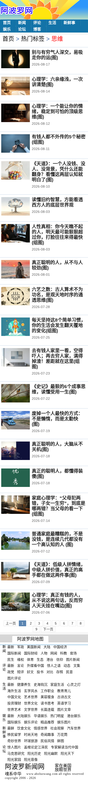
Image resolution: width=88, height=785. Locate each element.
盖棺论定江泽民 (36, 747)
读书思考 (47, 703)
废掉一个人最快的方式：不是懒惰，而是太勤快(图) (57, 419)
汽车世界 (74, 728)
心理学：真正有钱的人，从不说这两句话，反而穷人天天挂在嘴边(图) (57, 600)
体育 (30, 659)
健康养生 (24, 684)
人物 (44, 653)
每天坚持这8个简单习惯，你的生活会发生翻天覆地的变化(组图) (59, 325)
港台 (49, 659)
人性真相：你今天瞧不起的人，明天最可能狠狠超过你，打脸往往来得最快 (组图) (57, 234)
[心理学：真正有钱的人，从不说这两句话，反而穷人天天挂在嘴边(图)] (22, 602)
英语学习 (64, 703)
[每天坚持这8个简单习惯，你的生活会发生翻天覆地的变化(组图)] (22, 327)
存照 (59, 672)
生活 (52, 23)
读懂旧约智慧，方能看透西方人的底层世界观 (57, 202)
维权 (20, 659)
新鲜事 (69, 23)
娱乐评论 (31, 722)
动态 (67, 666)
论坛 (22, 29)
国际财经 (31, 653)
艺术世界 (31, 697)
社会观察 (57, 728)
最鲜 (10, 728)
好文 (30, 672)
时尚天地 (31, 734)
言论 (20, 666)
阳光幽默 (51, 753)
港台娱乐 (74, 716)
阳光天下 (67, 753)
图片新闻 (73, 659)
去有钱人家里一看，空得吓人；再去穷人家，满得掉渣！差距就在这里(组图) (57, 358)
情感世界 (40, 728)
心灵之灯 (74, 684)
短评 (20, 672)
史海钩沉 (40, 684)
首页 (7, 23)
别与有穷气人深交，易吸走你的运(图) (57, 55)
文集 (76, 666)
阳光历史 (34, 753)
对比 (49, 672)
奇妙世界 (14, 741)
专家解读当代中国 (64, 747)
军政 (20, 647)
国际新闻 (14, 653)
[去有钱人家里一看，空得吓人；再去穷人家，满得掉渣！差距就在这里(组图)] (22, 357)
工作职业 (47, 691)
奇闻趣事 (47, 734)
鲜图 (60, 741)
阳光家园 (14, 759)
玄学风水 (31, 691)
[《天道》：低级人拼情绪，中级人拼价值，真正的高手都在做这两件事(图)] (22, 571)
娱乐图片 (64, 722)
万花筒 (62, 734)
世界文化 (31, 703)
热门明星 (57, 716)
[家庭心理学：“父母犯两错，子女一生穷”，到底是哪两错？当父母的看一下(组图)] (22, 505)
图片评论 (14, 678)
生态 (40, 659)
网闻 (53, 653)
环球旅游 (31, 741)
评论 (37, 23)
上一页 (11, 623)
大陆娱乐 (24, 716)
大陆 (47, 647)
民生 (10, 659)
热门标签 (32, 38)
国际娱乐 (14, 722)
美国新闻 (34, 647)
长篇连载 (47, 709)
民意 (69, 672)
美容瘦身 (47, 697)
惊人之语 (54, 666)
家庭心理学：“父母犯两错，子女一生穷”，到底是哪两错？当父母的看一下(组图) (58, 506)
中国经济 (60, 647)
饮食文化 (24, 728)
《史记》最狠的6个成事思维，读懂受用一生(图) (59, 389)
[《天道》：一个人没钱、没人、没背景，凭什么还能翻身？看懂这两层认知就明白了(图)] (22, 171)
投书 (40, 672)
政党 (10, 672)
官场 (73, 653)
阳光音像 (31, 759)
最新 (10, 647)
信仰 (59, 659)
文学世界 (31, 709)
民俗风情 (47, 741)
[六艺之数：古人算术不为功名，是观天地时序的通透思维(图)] (22, 296)
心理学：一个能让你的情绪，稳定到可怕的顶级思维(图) (57, 111)
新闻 (22, 23)
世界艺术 (14, 709)
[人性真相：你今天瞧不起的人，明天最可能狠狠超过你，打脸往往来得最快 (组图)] (22, 233)
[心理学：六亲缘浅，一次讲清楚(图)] (22, 86)
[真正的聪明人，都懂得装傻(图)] (22, 478)
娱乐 (7, 29)
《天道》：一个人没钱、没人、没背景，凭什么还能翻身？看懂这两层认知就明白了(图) (58, 171)
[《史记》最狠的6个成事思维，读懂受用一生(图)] (22, 393)
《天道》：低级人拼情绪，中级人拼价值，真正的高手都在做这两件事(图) (58, 570)
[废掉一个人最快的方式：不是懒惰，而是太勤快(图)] (22, 420)
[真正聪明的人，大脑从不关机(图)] (22, 451)
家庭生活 (57, 684)
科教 (63, 653)
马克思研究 (15, 753)
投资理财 (14, 703)
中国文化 (14, 697)
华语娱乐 (40, 716)
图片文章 (64, 709)
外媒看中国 (35, 666)
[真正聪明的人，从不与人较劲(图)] (22, 269)
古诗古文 (64, 697)
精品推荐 (47, 722)
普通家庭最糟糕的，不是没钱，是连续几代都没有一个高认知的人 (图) (57, 539)
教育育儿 (64, 691)
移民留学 (14, 734)
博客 (37, 29)
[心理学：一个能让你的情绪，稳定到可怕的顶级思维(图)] (22, 113)
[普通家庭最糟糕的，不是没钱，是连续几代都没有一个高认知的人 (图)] (22, 541)
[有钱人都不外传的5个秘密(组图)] (22, 144)
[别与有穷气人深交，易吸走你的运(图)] (22, 59)
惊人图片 (14, 747)
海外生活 (14, 691)
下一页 (48, 629)
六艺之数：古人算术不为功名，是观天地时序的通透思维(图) (57, 295)
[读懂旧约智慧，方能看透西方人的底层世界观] (22, 207)
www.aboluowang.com (42, 774)
